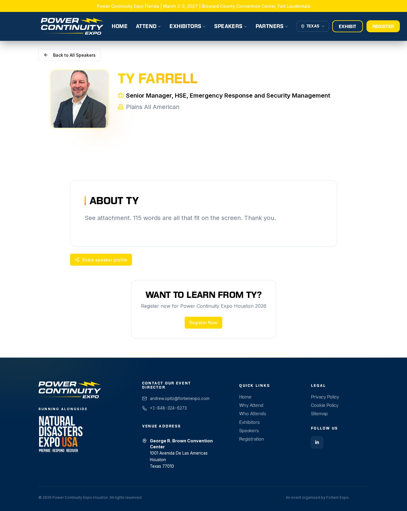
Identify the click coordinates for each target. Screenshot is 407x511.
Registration (251, 439)
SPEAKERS (228, 26)
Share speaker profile (104, 259)
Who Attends (252, 413)
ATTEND (146, 26)
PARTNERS (270, 26)
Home (245, 397)
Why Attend (251, 405)
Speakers (249, 430)
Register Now (203, 322)
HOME (120, 26)
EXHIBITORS (185, 26)
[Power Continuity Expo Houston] (72, 26)
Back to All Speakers (74, 55)
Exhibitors (249, 422)
